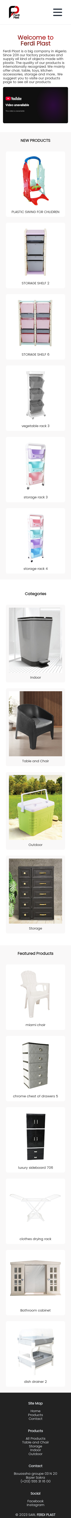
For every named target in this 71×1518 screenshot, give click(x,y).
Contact (35, 1419)
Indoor (35, 1450)
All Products (35, 1439)
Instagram (35, 1505)
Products (35, 1415)
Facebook (35, 1501)
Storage (35, 1446)
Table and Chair (35, 1442)
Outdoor (35, 1454)
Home (35, 1411)
